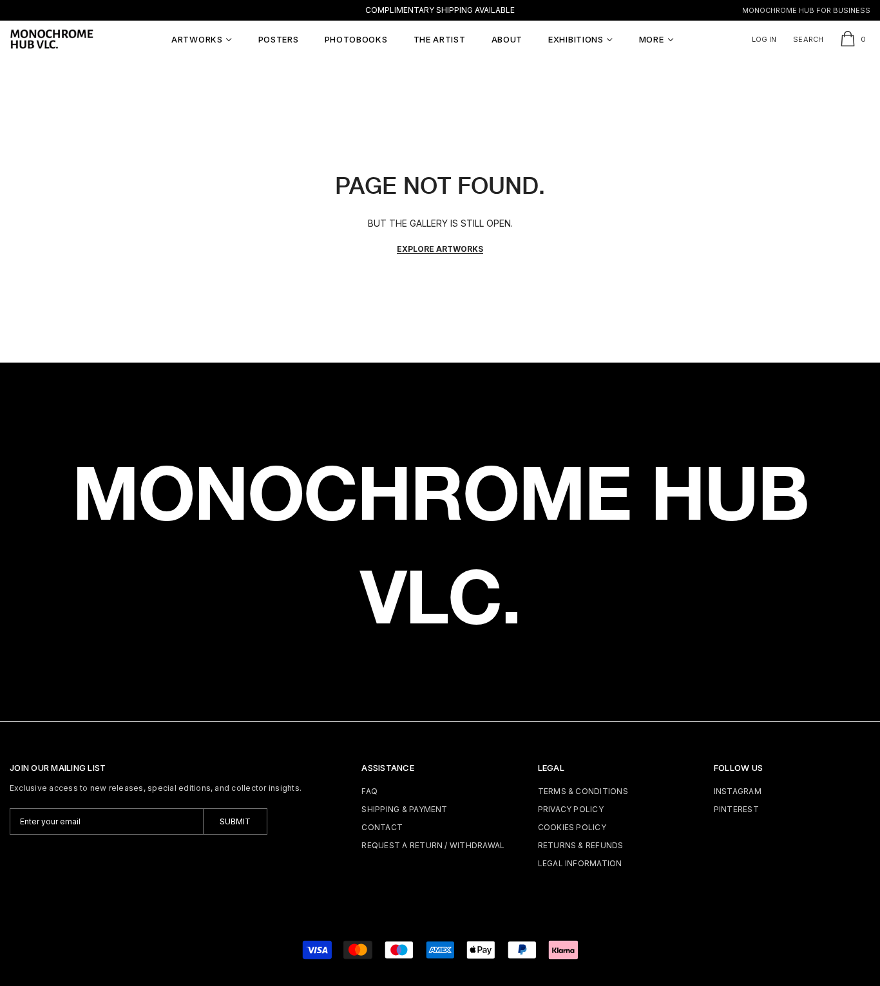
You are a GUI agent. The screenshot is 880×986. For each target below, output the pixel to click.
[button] (202, 39)
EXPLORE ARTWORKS (440, 249)
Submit (235, 821)
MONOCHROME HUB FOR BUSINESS (806, 10)
